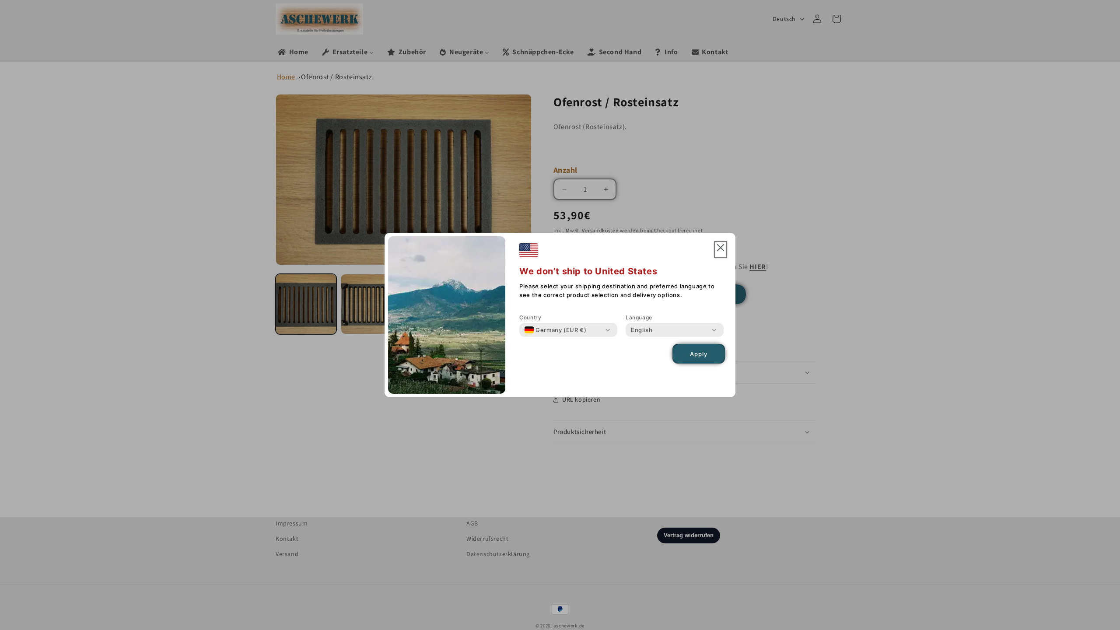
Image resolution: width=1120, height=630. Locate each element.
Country (530, 317)
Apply (698, 353)
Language (639, 317)
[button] (720, 249)
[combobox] (555, 330)
